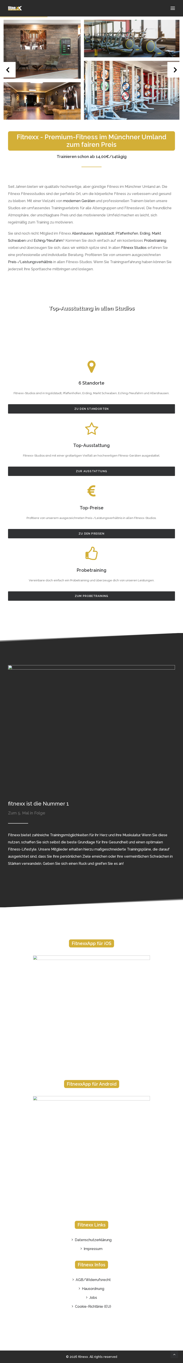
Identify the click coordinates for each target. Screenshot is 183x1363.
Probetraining (155, 240)
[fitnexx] (15, 8)
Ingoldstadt (104, 233)
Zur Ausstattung (91, 471)
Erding (145, 233)
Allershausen (82, 233)
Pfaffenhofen (127, 233)
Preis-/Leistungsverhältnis (30, 262)
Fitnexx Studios (134, 248)
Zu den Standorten (91, 408)
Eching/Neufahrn (48, 240)
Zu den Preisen (91, 533)
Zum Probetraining (91, 596)
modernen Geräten (79, 201)
